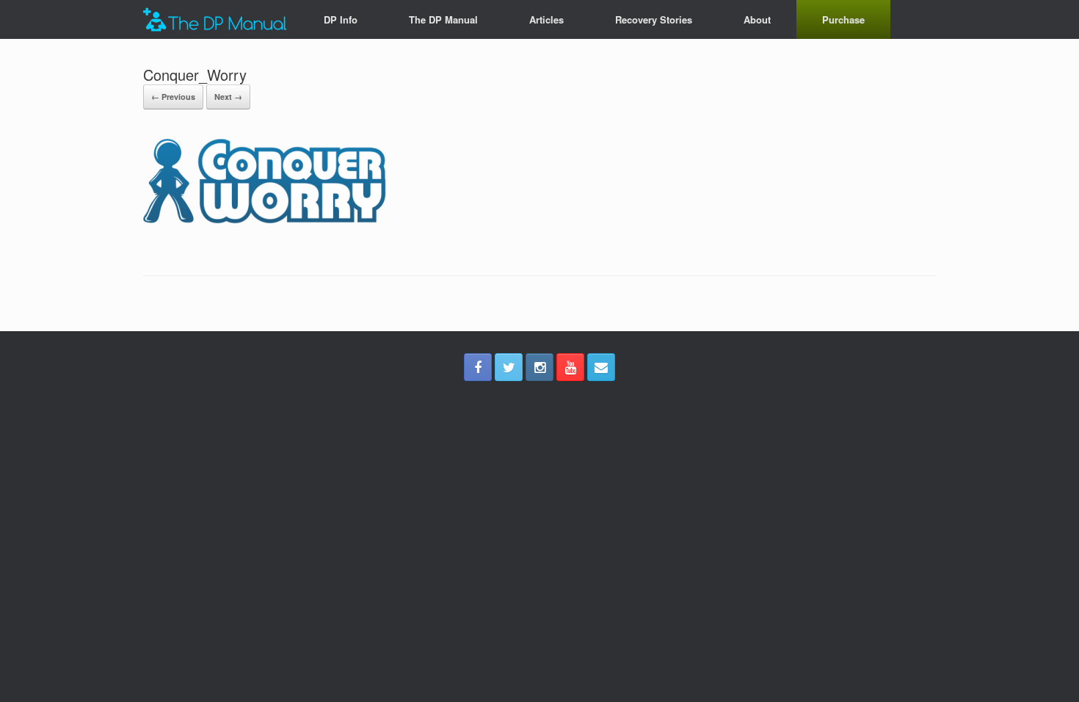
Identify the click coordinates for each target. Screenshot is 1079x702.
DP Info (340, 19)
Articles (546, 19)
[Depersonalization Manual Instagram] (539, 367)
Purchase (843, 19)
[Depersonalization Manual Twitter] (509, 367)
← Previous (173, 96)
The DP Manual (443, 19)
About (757, 19)
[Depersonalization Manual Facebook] (478, 367)
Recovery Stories (653, 19)
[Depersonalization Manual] (215, 19)
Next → (228, 96)
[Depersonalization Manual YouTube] (570, 367)
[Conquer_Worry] (278, 238)
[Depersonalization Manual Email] (601, 367)
